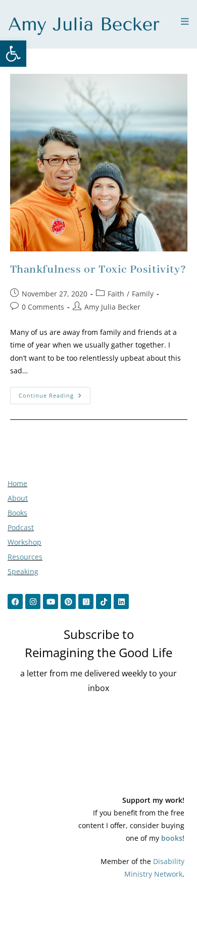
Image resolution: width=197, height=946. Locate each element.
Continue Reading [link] (54, 393)
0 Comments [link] (43, 307)
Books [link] (17, 513)
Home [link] (17, 483)
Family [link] (143, 293)
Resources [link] (25, 557)
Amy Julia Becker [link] (112, 307)
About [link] (18, 498)
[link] (13, 53)
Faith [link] (116, 293)
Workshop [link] (24, 542)
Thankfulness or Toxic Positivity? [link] (98, 270)
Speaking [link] (23, 571)
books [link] (171, 838)
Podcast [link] (21, 527)
